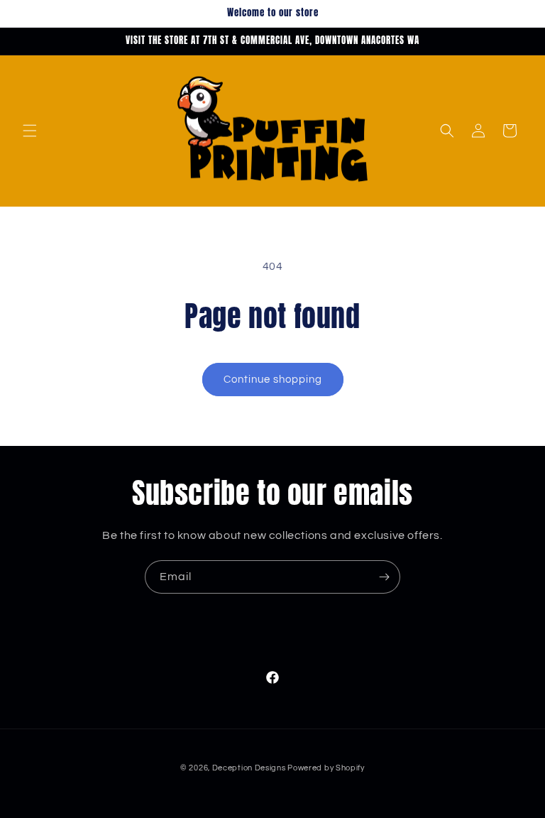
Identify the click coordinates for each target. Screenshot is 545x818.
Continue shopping (273, 379)
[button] (29, 130)
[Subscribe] (384, 577)
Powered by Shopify (326, 768)
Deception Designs (250, 768)
